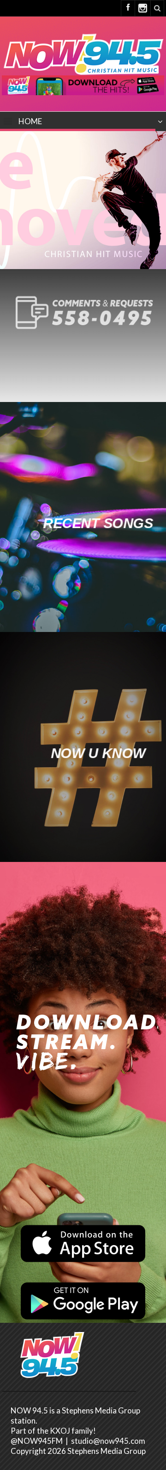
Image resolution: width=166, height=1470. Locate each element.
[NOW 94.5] (83, 53)
